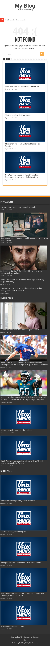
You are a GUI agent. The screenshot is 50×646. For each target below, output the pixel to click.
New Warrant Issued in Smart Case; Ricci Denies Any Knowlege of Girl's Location (22, 176)
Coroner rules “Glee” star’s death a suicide (18, 207)
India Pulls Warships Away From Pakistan (22, 86)
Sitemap (36, 637)
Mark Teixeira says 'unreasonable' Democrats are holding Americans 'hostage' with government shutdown (24, 363)
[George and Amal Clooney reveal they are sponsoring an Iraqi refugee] (23, 225)
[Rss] (25, 640)
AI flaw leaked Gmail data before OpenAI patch (19, 330)
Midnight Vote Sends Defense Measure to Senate (20, 562)
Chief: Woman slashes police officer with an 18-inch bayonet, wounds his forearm (21, 462)
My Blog (25, 6)
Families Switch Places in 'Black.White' (16, 430)
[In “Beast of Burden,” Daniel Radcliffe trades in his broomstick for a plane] (23, 258)
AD (21, 637)
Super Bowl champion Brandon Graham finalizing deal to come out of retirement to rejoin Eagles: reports (23, 398)
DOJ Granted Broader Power (12, 626)
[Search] (42, 54)
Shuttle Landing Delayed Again (15, 20)
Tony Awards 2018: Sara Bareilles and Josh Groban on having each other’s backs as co (22, 289)
